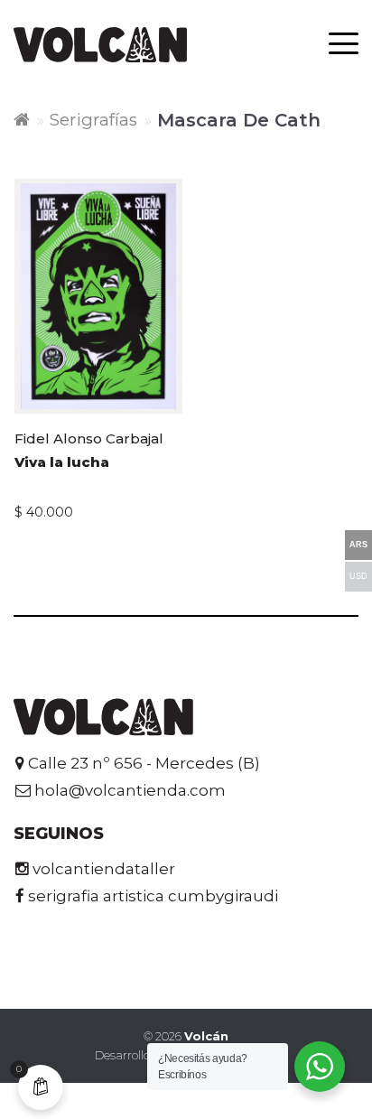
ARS (358, 544)
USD (358, 576)
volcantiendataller (102, 869)
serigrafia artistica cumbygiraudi (151, 896)
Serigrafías (93, 119)
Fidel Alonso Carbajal (88, 438)
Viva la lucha (61, 462)
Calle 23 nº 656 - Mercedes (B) (142, 763)
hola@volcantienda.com (128, 790)
